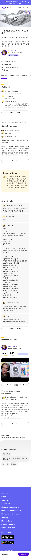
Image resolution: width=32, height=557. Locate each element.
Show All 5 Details (15, 328)
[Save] (28, 12)
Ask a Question (23, 385)
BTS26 (24, 1)
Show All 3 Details (15, 112)
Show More (15, 161)
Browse (9, 7)
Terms (16, 3)
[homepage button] (4, 7)
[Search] (24, 7)
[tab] (4, 75)
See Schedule (23, 554)
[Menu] (28, 7)
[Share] (24, 12)
